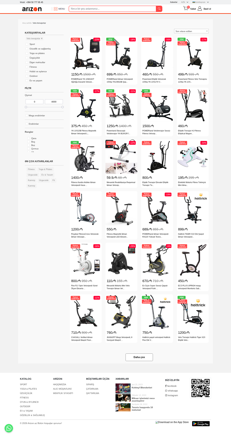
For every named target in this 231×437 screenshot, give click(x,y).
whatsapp (172, 390)
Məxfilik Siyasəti (63, 393)
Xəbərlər (173, 2)
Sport (23, 384)
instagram (172, 395)
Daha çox (139, 357)
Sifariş (90, 384)
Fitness (24, 398)
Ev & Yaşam (26, 411)
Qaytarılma (92, 393)
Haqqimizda (59, 384)
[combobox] (191, 31)
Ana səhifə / (27, 23)
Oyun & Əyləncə (29, 402)
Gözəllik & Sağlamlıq (32, 415)
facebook (172, 386)
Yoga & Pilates (28, 389)
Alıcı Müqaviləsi (62, 389)
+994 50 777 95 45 (34, 2)
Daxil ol (207, 9)
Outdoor (25, 406)
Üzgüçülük (26, 393)
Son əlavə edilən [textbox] (184, 31)
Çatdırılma (92, 389)
